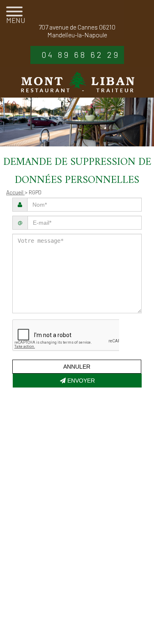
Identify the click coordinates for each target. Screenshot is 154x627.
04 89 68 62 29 (80, 54)
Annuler (76, 366)
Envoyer (80, 380)
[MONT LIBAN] (77, 82)
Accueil (15, 192)
